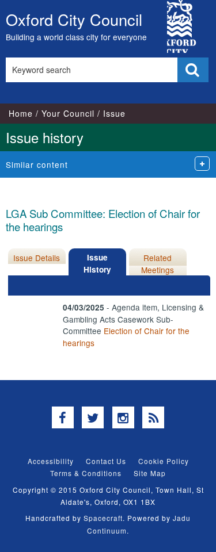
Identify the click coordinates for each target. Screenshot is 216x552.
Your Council (67, 113)
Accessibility (51, 461)
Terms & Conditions (86, 473)
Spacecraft (103, 518)
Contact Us (106, 461)
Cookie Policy (163, 461)
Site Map (150, 473)
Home (21, 113)
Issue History (97, 263)
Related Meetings (157, 263)
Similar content (37, 164)
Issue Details (36, 257)
